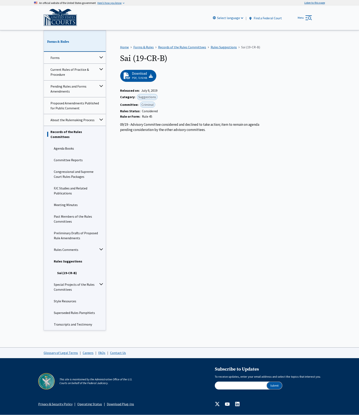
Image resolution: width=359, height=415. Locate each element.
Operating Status (89, 404)
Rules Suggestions (68, 261)
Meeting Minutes (66, 205)
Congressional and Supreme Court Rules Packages (73, 174)
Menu (301, 18)
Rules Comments (66, 250)
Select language (228, 18)
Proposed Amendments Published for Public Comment (74, 105)
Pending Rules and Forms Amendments (68, 88)
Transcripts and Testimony (73, 324)
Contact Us (118, 353)
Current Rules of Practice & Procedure (69, 72)
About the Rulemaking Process (72, 120)
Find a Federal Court (267, 18)
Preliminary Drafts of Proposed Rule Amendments (76, 235)
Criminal (147, 105)
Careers (88, 353)
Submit (274, 385)
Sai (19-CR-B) (67, 273)
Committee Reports (68, 160)
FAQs (101, 353)
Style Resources (65, 301)
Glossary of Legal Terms (61, 353)
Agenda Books (64, 148)
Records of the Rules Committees (66, 134)
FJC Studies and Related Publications (70, 190)
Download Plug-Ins (120, 404)
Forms (55, 58)
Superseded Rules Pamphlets (74, 313)
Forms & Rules (58, 41)
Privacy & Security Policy (55, 404)
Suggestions (147, 97)
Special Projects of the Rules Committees (74, 287)
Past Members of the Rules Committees (73, 218)
